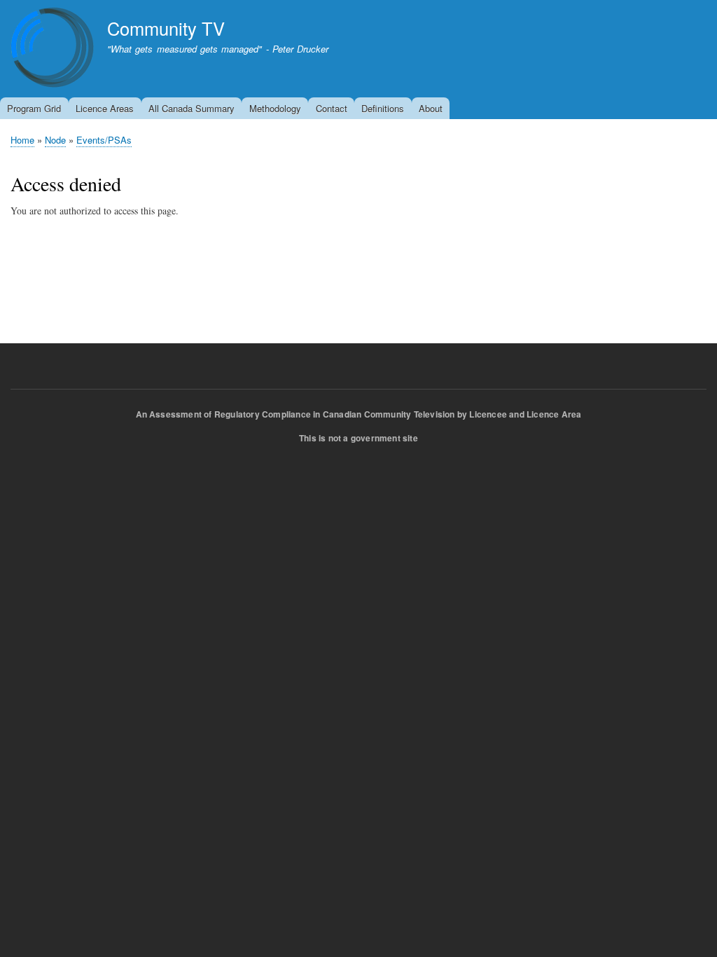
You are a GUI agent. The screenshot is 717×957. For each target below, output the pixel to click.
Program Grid (34, 108)
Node (55, 139)
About (431, 108)
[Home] (53, 49)
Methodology (275, 108)
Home (22, 139)
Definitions (382, 108)
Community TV (166, 28)
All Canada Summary (191, 108)
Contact (331, 108)
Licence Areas (105, 108)
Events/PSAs (104, 139)
